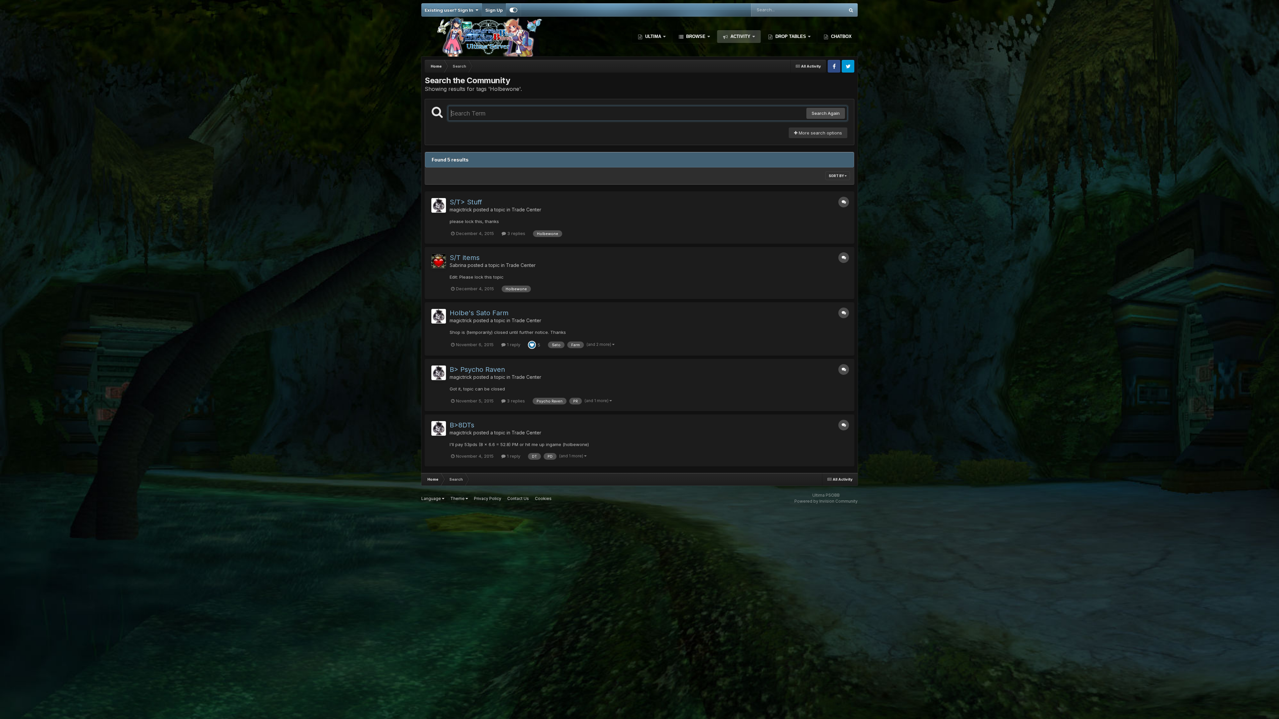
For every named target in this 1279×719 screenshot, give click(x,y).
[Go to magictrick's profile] (438, 205)
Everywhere (823, 9)
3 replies (515, 233)
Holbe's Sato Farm (479, 313)
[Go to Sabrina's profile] (438, 261)
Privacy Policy (487, 498)
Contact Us (518, 498)
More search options (819, 132)
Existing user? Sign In (450, 10)
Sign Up (494, 10)
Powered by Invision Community (826, 501)
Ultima (653, 36)
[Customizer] (513, 10)
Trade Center (526, 209)
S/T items (465, 258)
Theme (458, 498)
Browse (696, 36)
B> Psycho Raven (477, 369)
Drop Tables (790, 36)
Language (431, 498)
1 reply (513, 344)
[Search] (851, 10)
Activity (740, 36)
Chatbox (841, 36)
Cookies (543, 498)
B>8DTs (462, 425)
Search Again (826, 113)
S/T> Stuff (466, 202)
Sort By (837, 176)
